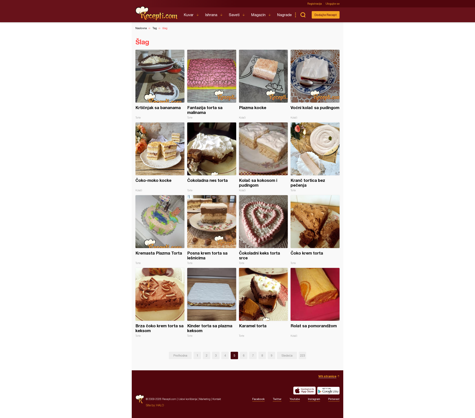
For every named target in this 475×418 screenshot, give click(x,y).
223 (302, 355)
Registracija (314, 3)
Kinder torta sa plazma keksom (211, 302)
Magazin (258, 15)
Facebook (258, 399)
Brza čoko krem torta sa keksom (159, 302)
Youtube (295, 399)
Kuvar (189, 15)
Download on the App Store (304, 390)
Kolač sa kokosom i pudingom (263, 157)
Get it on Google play (328, 390)
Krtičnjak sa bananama (159, 84)
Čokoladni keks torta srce (263, 230)
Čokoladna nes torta (211, 157)
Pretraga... (302, 14)
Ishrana (211, 15)
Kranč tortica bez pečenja (315, 157)
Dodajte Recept (326, 15)
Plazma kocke (263, 84)
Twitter (277, 399)
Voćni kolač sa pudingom (315, 84)
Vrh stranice (327, 376)
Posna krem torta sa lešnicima (211, 230)
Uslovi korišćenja (187, 399)
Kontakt (216, 399)
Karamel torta (263, 302)
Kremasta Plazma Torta (159, 230)
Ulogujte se (333, 3)
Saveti (234, 15)
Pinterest (334, 399)
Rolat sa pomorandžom (315, 302)
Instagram (314, 399)
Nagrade (284, 15)
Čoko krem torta (315, 230)
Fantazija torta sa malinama (211, 84)
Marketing (204, 399)
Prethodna (180, 355)
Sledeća (286, 355)
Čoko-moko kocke (159, 157)
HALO (160, 405)
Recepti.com (156, 13)
